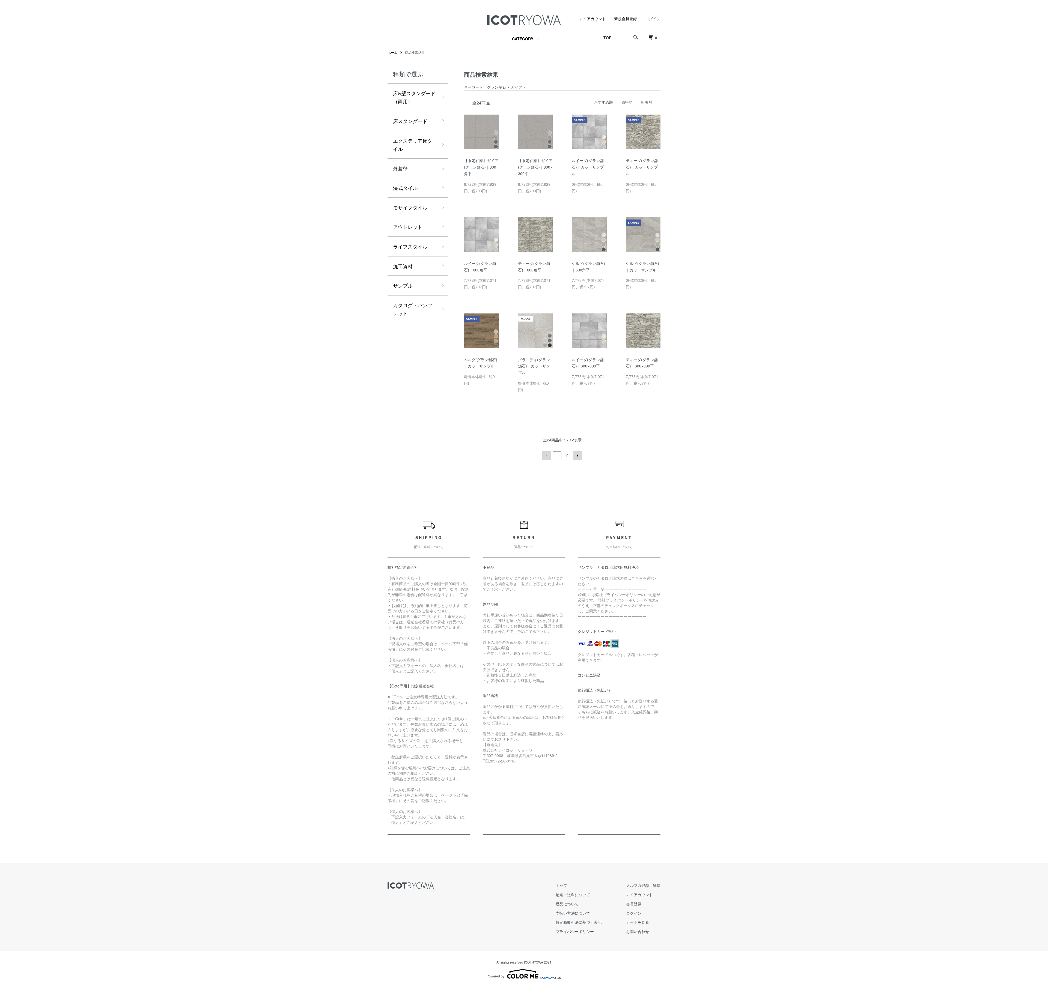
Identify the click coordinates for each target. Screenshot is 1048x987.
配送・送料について (573, 894)
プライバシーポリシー (575, 931)
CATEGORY (522, 38)
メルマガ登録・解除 (643, 885)
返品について (567, 904)
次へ (577, 455)
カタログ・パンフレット (412, 309)
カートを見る (637, 922)
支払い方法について (573, 913)
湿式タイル (405, 187)
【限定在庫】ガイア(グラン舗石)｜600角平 (481, 167)
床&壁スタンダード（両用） (414, 97)
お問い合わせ (637, 931)
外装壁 (400, 168)
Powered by (495, 976)
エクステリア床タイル (412, 144)
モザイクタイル (410, 207)
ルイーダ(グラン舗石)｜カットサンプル (588, 167)
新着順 (646, 102)
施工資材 (403, 266)
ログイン (652, 18)
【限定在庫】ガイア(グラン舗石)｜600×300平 (535, 167)
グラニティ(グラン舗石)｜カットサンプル (534, 366)
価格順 (627, 102)
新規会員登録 (625, 18)
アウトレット (407, 226)
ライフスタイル (410, 246)
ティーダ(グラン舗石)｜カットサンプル (642, 167)
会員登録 (633, 904)
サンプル (403, 285)
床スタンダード (410, 120)
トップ (561, 885)
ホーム (392, 52)
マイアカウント (592, 18)
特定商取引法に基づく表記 (579, 922)
